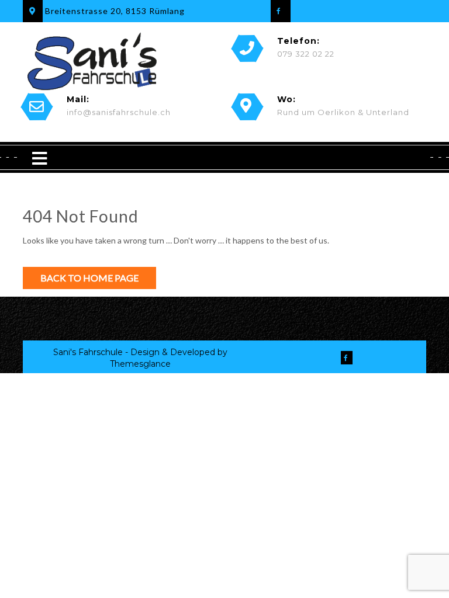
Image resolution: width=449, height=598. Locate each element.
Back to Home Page (89, 277)
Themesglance (140, 364)
